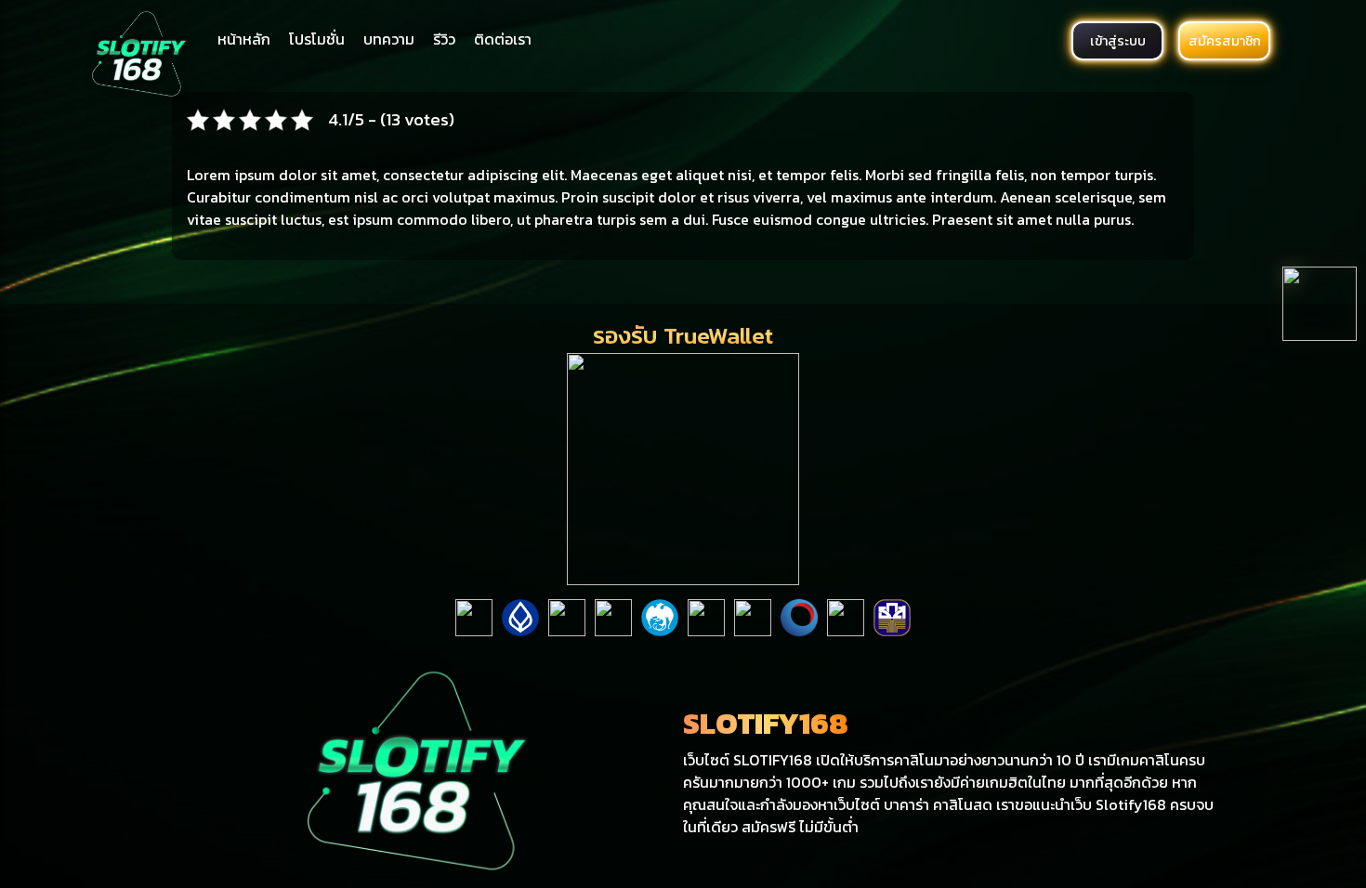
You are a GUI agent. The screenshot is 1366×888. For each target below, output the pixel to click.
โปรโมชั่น (317, 39)
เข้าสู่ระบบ (1118, 41)
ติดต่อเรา (503, 39)
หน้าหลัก (243, 39)
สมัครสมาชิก (1225, 41)
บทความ (388, 39)
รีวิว (444, 39)
